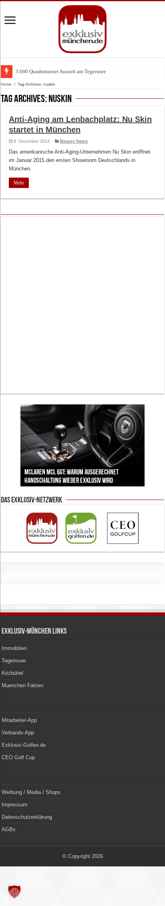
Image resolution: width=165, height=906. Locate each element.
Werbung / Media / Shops (31, 792)
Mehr (19, 183)
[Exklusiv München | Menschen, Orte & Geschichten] (82, 27)
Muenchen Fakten (22, 685)
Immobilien (14, 648)
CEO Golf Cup (18, 757)
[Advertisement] (82, 305)
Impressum (15, 805)
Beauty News (74, 141)
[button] (14, 891)
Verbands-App (18, 733)
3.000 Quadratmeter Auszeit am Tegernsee (61, 71)
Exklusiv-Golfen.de (24, 745)
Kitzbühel (12, 673)
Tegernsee (14, 661)
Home (6, 84)
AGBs (9, 829)
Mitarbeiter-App (19, 720)
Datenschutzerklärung (27, 817)
